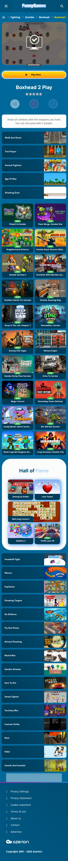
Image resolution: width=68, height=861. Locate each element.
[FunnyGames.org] (4, 17)
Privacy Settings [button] (20, 791)
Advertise (16, 831)
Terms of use (18, 811)
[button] (62, 6)
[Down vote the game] (34, 104)
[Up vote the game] (53, 104)
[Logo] (34, 6)
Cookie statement (21, 805)
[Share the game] (15, 104)
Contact (15, 825)
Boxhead (44, 17)
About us (16, 818)
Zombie (29, 17)
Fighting (15, 17)
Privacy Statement (21, 798)
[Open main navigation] (6, 6)
